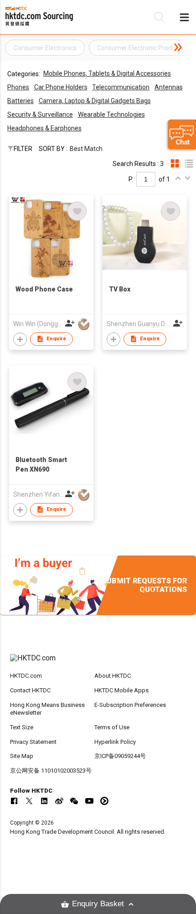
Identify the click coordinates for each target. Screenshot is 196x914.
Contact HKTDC (30, 690)
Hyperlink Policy (115, 741)
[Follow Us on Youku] (104, 801)
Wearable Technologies (111, 114)
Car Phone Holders (61, 87)
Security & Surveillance (40, 114)
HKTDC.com (26, 675)
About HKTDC (112, 675)
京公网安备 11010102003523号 (51, 770)
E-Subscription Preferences (130, 704)
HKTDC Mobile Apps (121, 690)
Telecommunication (121, 87)
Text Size (21, 727)
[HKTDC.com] (98, 662)
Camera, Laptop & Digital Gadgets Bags (95, 100)
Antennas (169, 87)
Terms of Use (111, 727)
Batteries (20, 100)
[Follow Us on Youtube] (89, 801)
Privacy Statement (33, 741)
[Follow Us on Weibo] (59, 801)
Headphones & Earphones (44, 128)
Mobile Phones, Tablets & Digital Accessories (107, 73)
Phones (18, 87)
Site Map (21, 756)
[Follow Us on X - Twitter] (29, 801)
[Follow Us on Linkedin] (44, 801)
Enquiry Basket (98, 903)
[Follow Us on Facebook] (14, 801)
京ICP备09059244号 (120, 756)
